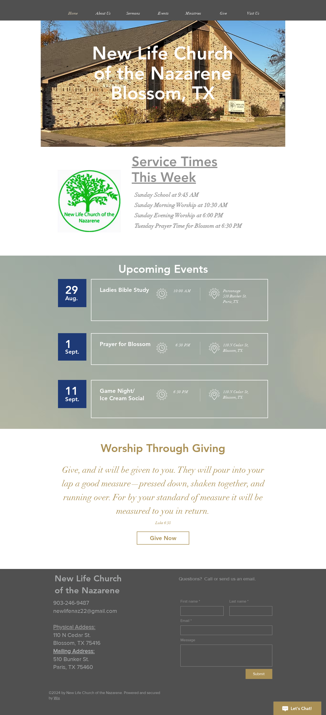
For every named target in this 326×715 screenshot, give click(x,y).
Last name (238, 601)
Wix (57, 698)
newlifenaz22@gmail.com (85, 611)
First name (190, 601)
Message (187, 640)
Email (186, 621)
